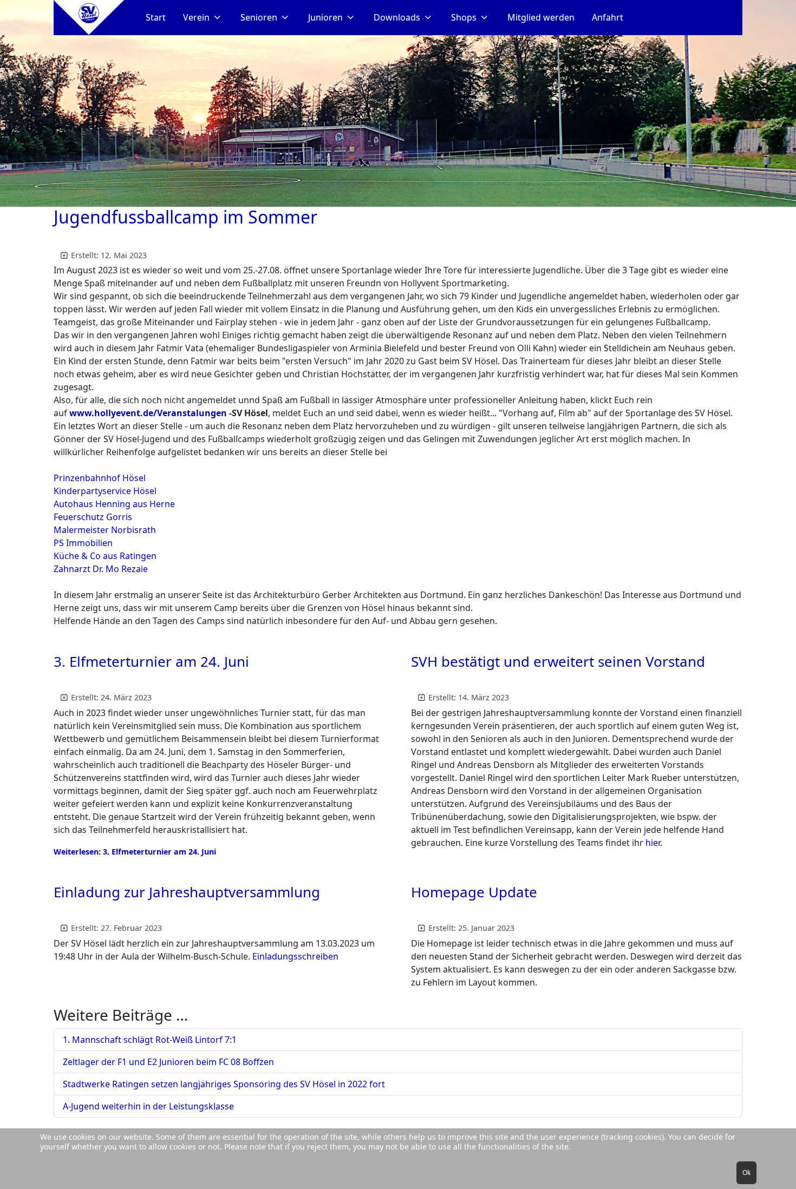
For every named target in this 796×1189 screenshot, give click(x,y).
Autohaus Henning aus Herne (114, 504)
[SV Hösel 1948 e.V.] (89, 17)
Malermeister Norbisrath (105, 530)
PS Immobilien (83, 543)
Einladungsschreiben (295, 956)
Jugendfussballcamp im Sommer (185, 216)
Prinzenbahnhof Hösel (100, 478)
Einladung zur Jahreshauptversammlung (187, 892)
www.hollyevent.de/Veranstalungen (148, 413)
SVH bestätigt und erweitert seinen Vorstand (558, 661)
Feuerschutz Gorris (93, 517)
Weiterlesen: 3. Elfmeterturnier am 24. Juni (135, 851)
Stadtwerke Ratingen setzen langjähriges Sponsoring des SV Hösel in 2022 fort (224, 1084)
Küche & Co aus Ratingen (105, 556)
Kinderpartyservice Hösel (105, 491)
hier (652, 843)
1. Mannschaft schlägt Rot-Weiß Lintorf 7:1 (150, 1040)
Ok (746, 1172)
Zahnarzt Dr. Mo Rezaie (101, 569)
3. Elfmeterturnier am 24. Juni (151, 661)
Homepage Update (474, 892)
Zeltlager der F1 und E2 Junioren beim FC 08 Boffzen (168, 1062)
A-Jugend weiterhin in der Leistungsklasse (148, 1106)
